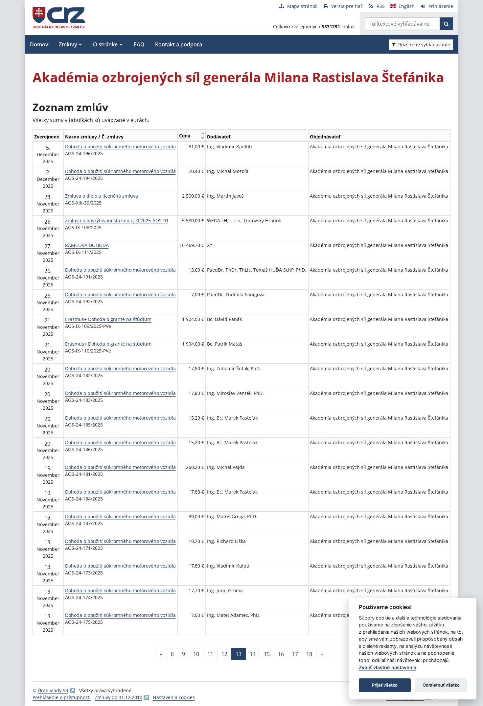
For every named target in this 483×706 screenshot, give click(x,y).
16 (281, 654)
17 (295, 654)
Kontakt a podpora (178, 44)
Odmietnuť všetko (441, 685)
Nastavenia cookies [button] (174, 697)
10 (196, 654)
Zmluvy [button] (68, 44)
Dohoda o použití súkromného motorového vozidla (120, 146)
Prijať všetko (385, 685)
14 (253, 654)
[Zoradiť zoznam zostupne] (202, 137)
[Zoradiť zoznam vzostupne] (202, 133)
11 (210, 654)
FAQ (139, 44)
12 (224, 654)
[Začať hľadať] (446, 23)
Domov (39, 44)
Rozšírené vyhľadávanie (424, 44)
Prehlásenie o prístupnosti (62, 697)
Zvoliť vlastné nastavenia (387, 667)
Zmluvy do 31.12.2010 (118, 697)
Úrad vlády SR (53, 690)
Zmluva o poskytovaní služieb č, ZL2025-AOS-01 (117, 220)
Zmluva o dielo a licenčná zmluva (101, 196)
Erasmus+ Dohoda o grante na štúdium (108, 319)
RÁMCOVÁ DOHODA (87, 245)
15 (267, 654)
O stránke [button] (105, 44)
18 (309, 654)
